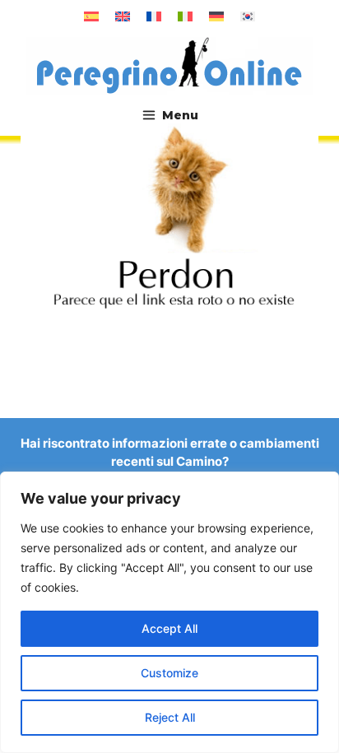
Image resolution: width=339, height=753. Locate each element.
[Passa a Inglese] (122, 16)
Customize (169, 673)
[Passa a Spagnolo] (91, 16)
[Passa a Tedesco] (216, 16)
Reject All (170, 717)
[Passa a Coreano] (247, 16)
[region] (169, 612)
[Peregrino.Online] (169, 65)
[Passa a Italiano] (185, 16)
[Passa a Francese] (154, 16)
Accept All (169, 628)
